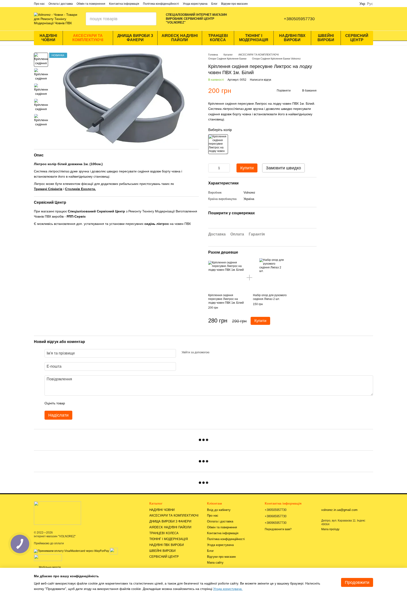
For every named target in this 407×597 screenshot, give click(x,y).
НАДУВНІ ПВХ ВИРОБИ (292, 38)
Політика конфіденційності (161, 3)
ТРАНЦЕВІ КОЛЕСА (218, 38)
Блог (214, 3)
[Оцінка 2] (80, 403)
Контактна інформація (124, 3)
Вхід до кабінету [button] (219, 510)
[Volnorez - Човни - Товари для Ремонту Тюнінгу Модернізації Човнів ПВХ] (57, 512)
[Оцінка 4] (95, 403)
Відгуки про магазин (234, 3)
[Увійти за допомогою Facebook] (214, 352)
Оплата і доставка (61, 3)
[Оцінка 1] (73, 403)
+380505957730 (299, 19)
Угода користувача (195, 3)
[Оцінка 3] (88, 403)
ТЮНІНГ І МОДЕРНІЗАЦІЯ (253, 38)
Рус (370, 3)
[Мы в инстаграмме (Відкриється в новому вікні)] (250, 19)
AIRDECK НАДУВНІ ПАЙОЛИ (180, 38)
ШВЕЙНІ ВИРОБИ (325, 38)
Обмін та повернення (91, 3)
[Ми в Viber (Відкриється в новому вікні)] (259, 19)
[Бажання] (357, 19)
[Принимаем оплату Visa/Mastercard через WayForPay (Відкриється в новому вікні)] (71, 551)
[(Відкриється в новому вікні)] (114, 551)
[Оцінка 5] (103, 403)
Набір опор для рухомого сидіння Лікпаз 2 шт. (270, 297)
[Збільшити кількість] (226, 168)
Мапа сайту (215, 562)
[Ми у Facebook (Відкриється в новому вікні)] (240, 19)
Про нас (39, 3)
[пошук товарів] (149, 18)
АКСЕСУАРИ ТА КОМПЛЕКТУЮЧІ (87, 38)
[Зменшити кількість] (211, 168)
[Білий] (218, 144)
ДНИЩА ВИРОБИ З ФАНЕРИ (135, 38)
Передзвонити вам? (278, 529)
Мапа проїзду (330, 529)
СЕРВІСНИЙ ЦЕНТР (356, 38)
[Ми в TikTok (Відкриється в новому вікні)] (269, 19)
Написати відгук (260, 79)
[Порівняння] (332, 19)
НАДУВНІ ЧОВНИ (48, 38)
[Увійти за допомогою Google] (222, 352)
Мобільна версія (49, 567)
